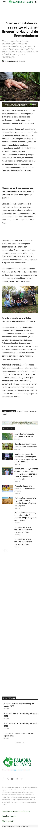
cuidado (26, 411)
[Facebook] (11, 66)
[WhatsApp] (20, 66)
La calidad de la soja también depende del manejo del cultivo (23, 529)
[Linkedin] (25, 66)
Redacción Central (12, 61)
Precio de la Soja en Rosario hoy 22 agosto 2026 (18, 734)
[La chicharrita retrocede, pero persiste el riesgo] (7, 436)
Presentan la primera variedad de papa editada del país (24, 488)
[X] (15, 66)
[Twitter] (8, 779)
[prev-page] (3, 550)
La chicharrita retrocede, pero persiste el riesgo (24, 435)
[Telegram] (29, 66)
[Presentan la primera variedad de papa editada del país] (7, 488)
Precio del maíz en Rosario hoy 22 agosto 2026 (21, 724)
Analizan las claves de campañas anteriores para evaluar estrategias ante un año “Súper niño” (25, 458)
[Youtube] (12, 779)
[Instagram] (17, 779)
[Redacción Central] (3, 61)
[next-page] (6, 550)
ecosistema (33, 411)
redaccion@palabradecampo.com (18, 770)
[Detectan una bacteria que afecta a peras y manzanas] (7, 446)
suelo (4, 414)
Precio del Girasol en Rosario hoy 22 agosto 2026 (19, 704)
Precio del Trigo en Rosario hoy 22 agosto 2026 (21, 714)
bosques (19, 411)
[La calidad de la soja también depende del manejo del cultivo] (7, 529)
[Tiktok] (22, 779)
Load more (19, 742)
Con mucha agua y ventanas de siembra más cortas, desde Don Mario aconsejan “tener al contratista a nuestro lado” (26, 473)
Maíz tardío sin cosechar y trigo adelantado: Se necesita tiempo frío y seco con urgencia (25, 501)
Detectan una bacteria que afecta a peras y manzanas (25, 445)
